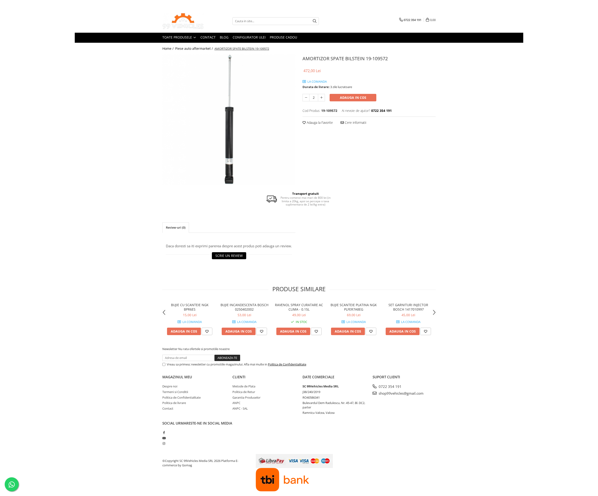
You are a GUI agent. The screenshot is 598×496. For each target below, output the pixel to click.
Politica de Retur (243, 392)
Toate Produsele (177, 37)
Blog (224, 37)
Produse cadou (283, 37)
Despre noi (169, 386)
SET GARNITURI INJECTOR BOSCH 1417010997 (408, 307)
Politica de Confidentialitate (287, 364)
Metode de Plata (243, 386)
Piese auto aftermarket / (194, 48)
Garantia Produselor (246, 397)
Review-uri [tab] (175, 227)
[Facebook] (163, 432)
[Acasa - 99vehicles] (185, 21)
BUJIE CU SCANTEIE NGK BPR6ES (190, 307)
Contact (208, 37)
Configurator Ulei (249, 37)
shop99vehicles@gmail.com (401, 393)
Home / (168, 48)
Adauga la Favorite (319, 122)
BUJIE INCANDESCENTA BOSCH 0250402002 (244, 307)
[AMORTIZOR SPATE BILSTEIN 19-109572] (228, 119)
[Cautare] (314, 21)
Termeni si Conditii (175, 392)
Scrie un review (229, 255)
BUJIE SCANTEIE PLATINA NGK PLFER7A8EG (354, 307)
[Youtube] (163, 438)
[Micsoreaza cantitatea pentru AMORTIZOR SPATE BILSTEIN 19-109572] (306, 97)
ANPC (236, 403)
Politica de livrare (174, 403)
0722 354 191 (390, 386)
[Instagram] (163, 443)
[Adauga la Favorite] (207, 331)
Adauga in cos (353, 97)
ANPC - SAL (240, 408)
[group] (228, 119)
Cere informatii (355, 122)
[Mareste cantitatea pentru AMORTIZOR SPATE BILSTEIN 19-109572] (321, 97)
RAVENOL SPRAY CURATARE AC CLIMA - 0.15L (299, 307)
